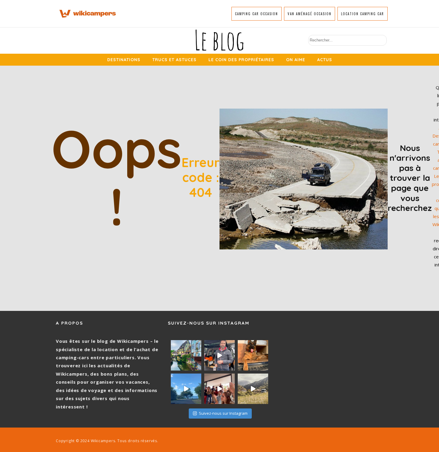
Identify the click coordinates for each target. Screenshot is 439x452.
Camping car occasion (256, 13)
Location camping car (362, 13)
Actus (324, 59)
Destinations (123, 59)
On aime (295, 59)
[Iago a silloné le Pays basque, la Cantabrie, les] (253, 355)
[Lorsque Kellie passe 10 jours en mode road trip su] (186, 389)
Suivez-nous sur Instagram (223, 413)
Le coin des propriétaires (241, 59)
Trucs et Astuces (174, 59)
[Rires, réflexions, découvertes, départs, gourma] (219, 389)
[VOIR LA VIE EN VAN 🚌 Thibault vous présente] (219, 355)
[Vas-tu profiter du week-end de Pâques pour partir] (253, 389)
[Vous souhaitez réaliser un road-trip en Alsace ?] (186, 355)
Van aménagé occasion (309, 13)
